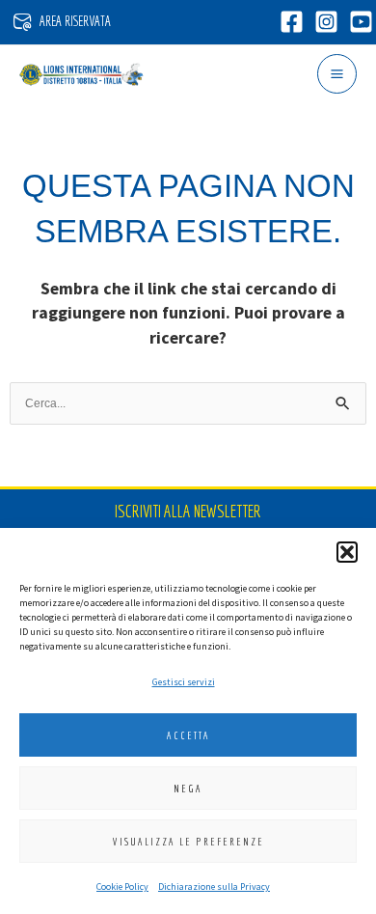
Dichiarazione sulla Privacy (214, 886)
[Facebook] (292, 22)
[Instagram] (326, 22)
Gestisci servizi (183, 682)
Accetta (188, 735)
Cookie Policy (122, 886)
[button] (347, 552)
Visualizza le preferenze (188, 841)
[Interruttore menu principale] (337, 74)
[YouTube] (361, 22)
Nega (188, 788)
